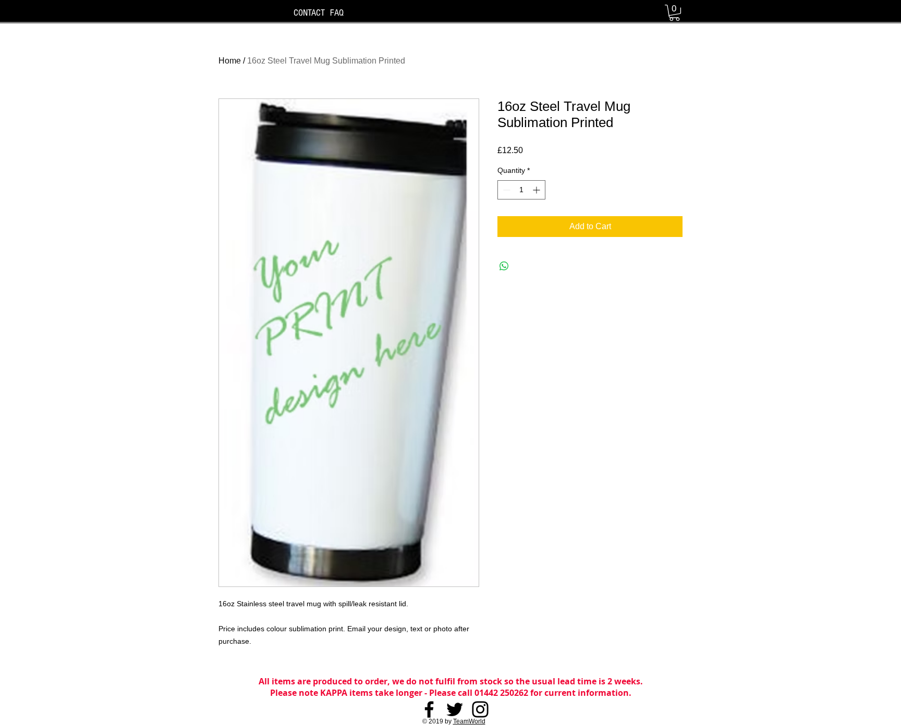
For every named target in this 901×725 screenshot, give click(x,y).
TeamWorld (469, 721)
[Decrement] (505, 190)
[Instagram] (480, 709)
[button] (674, 13)
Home (229, 60)
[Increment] (537, 190)
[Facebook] (429, 709)
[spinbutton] (521, 190)
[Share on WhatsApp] (504, 266)
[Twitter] (455, 709)
